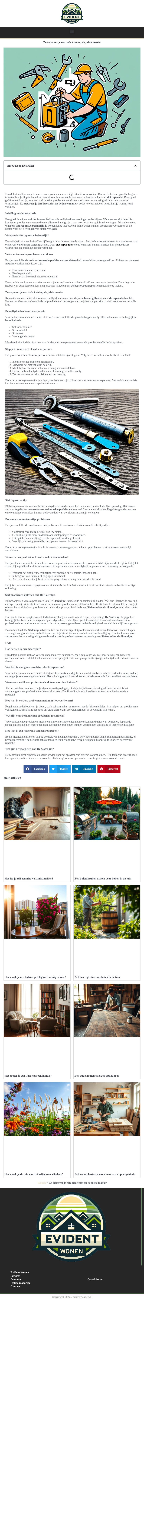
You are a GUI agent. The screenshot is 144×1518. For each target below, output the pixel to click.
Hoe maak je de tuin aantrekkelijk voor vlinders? (34, 1174)
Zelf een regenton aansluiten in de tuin (97, 977)
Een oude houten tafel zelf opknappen (96, 1075)
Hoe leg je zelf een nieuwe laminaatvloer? (29, 878)
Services (15, 1275)
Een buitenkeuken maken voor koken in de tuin (102, 878)
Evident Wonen (20, 1272)
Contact (15, 1286)
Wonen (41, 1182)
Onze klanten (95, 1279)
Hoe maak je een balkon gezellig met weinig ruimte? (35, 977)
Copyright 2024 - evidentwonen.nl (72, 1296)
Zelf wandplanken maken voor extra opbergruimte (104, 1174)
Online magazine (20, 1282)
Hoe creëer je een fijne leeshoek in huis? (28, 1075)
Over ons (16, 1279)
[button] (72, 31)
